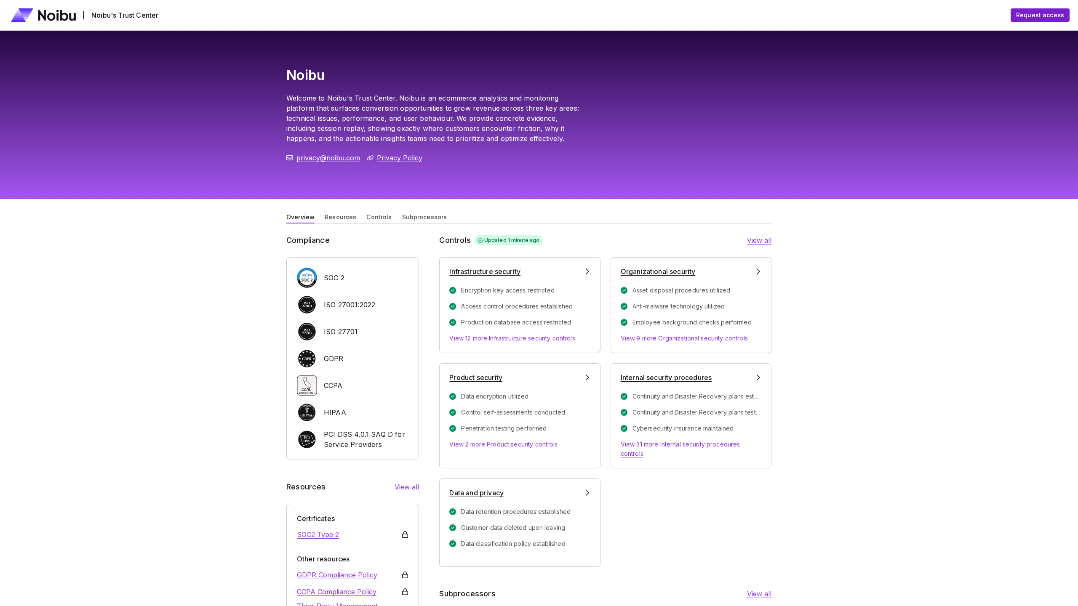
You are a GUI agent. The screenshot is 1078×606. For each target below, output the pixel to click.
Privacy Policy (399, 158)
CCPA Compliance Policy (336, 591)
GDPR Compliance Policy (337, 575)
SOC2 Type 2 (318, 534)
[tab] (300, 216)
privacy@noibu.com (328, 158)
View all (407, 487)
